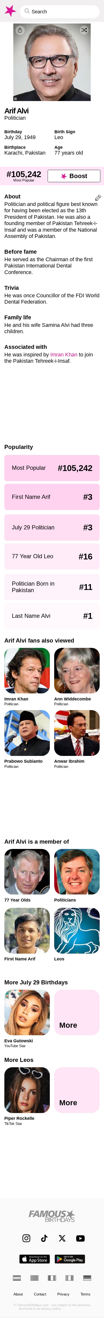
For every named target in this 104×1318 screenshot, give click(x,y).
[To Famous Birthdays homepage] (9, 11)
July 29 (12, 137)
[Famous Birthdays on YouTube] (79, 1238)
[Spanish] (17, 1278)
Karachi (13, 153)
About (18, 1294)
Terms (85, 1294)
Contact (40, 1294)
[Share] (20, 30)
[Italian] (70, 1278)
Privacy (63, 1294)
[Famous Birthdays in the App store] (34, 1259)
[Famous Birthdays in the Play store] (70, 1259)
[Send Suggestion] (98, 199)
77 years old (68, 153)
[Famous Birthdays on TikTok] (41, 1238)
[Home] (52, 1216)
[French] (52, 1278)
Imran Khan (63, 355)
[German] (87, 1278)
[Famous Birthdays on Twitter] (59, 1238)
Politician (15, 118)
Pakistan (35, 153)
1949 (30, 137)
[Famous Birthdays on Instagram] (23, 1238)
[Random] (84, 30)
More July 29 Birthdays (36, 982)
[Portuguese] (34, 1278)
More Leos (18, 1060)
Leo (58, 137)
